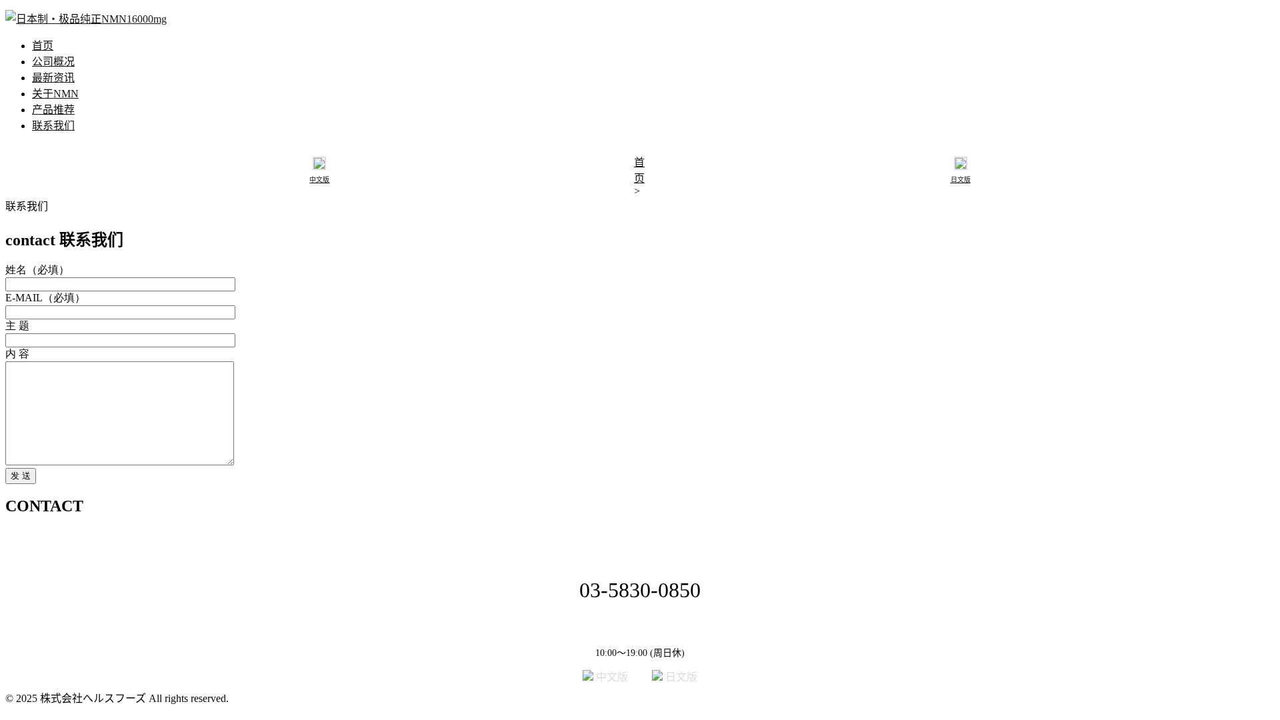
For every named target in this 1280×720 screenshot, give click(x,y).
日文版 (680, 677)
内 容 (17, 353)
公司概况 (53, 61)
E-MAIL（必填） (45, 297)
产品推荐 (53, 109)
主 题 (17, 325)
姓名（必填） (37, 269)
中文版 (621, 677)
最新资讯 (53, 77)
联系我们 (53, 125)
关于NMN (55, 93)
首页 (42, 45)
